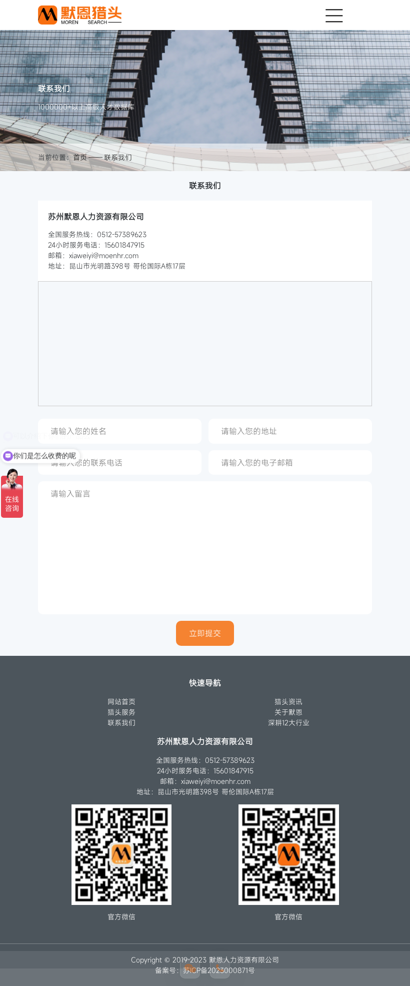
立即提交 (205, 633)
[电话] (220, 968)
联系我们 (118, 157)
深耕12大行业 (289, 722)
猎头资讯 (288, 701)
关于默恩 (288, 712)
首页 (80, 157)
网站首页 (122, 701)
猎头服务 (122, 712)
